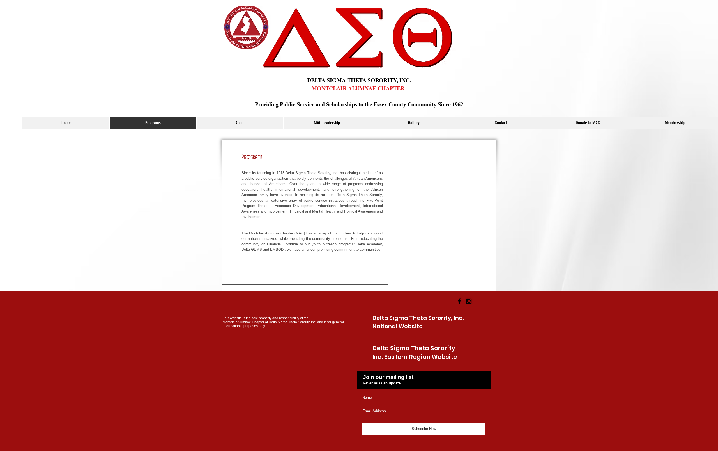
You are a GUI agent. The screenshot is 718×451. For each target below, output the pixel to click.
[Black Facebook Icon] (459, 301)
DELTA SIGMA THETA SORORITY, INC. (359, 80)
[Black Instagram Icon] (469, 301)
